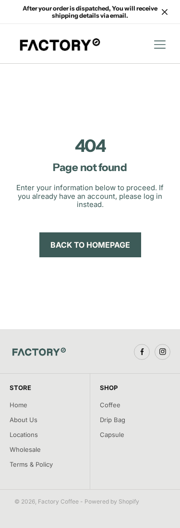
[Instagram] (162, 352)
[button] (160, 44)
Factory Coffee (58, 501)
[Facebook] (142, 352)
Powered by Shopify (111, 501)
